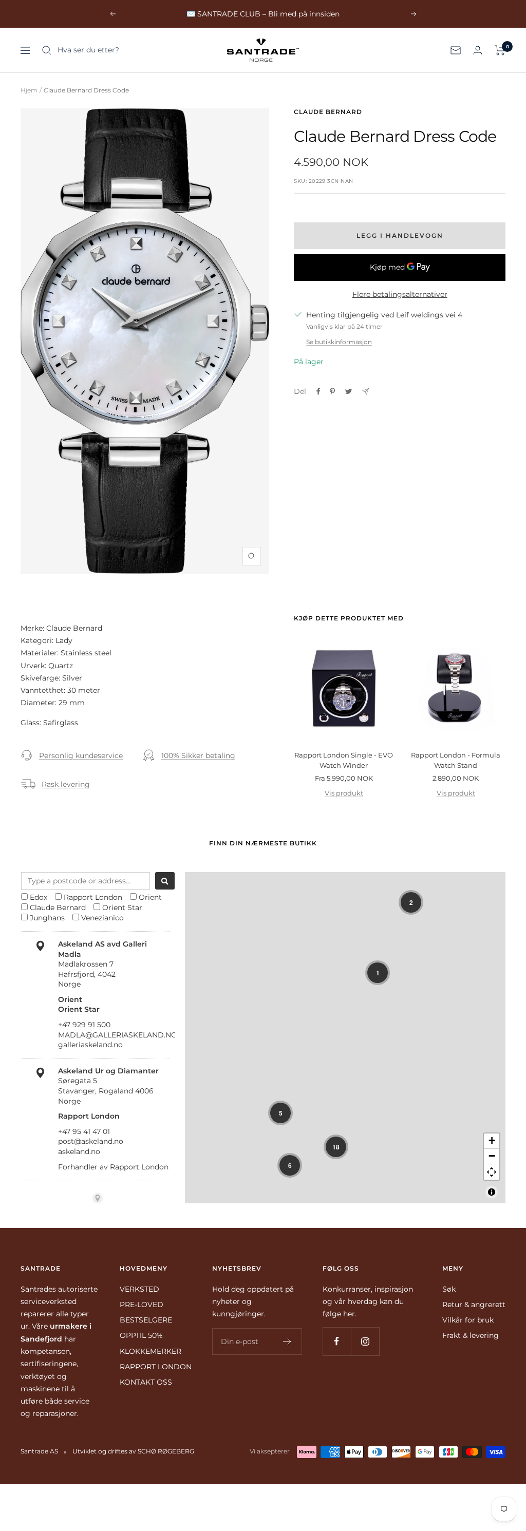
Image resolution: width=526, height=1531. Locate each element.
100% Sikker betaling (198, 755)
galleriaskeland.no (90, 1044)
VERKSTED (139, 1289)
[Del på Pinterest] (332, 391)
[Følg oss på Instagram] (365, 1341)
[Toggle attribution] (491, 1192)
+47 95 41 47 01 (84, 1131)
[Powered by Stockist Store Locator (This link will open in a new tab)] (97, 1198)
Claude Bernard (328, 112)
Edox (38, 897)
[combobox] (85, 881)
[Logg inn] (477, 50)
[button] (411, 902)
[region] (345, 1037)
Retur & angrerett (473, 1304)
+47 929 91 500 (84, 1024)
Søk (449, 1289)
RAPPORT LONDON (156, 1366)
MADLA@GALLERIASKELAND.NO (117, 1034)
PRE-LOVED (141, 1304)
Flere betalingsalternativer (399, 294)
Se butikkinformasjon (339, 342)
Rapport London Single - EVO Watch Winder (343, 760)
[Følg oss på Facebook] (337, 1341)
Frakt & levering (470, 1335)
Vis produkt (344, 793)
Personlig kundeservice (81, 755)
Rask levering (66, 784)
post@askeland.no (90, 1141)
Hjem (29, 90)
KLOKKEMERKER (150, 1351)
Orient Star (122, 907)
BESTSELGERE (146, 1320)
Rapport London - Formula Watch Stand (455, 760)
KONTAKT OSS (146, 1382)
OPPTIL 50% (141, 1335)
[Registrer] (287, 1341)
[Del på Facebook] (318, 391)
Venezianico (102, 917)
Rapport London (93, 897)
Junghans (47, 917)
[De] (365, 391)
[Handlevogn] (500, 50)
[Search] (165, 881)
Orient (150, 897)
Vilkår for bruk (468, 1320)
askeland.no (79, 1151)
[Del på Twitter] (348, 391)
